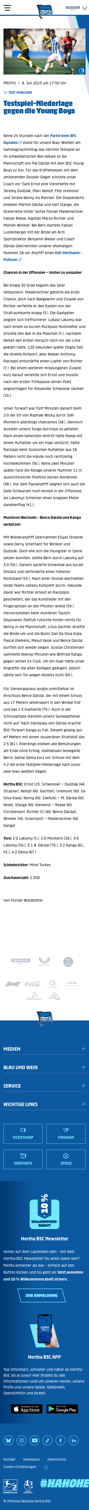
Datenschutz (56, 1459)
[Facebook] (61, 1442)
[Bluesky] (8, 1442)
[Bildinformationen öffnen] (82, 71)
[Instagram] (21, 1442)
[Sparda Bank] (73, 7)
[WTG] (54, 996)
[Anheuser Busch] (13, 984)
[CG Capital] (52, 984)
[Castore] (84, 7)
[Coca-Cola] (33, 984)
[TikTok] (47, 1442)
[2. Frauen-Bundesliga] (28, 1486)
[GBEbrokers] (35, 996)
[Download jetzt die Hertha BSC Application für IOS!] (27, 1414)
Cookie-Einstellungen (19, 1467)
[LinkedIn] (74, 1442)
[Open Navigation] (7, 8)
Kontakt (9, 1459)
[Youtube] (35, 1442)
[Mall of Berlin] (68, 962)
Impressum (31, 1459)
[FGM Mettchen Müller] (72, 984)
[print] (46, 1467)
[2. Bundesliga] (10, 1486)
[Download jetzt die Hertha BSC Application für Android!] (62, 1414)
